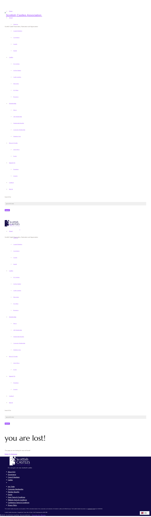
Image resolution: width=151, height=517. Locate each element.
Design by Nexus (39, 515)
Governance (12, 474)
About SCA (11, 472)
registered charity (91, 509)
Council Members (14, 477)
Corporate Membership (15, 489)
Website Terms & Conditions (17, 500)
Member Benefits (13, 492)
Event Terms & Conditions (16, 497)
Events (10, 494)
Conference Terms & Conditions (18, 502)
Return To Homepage (11, 454)
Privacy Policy (12, 505)
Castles (10, 480)
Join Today (11, 486)
